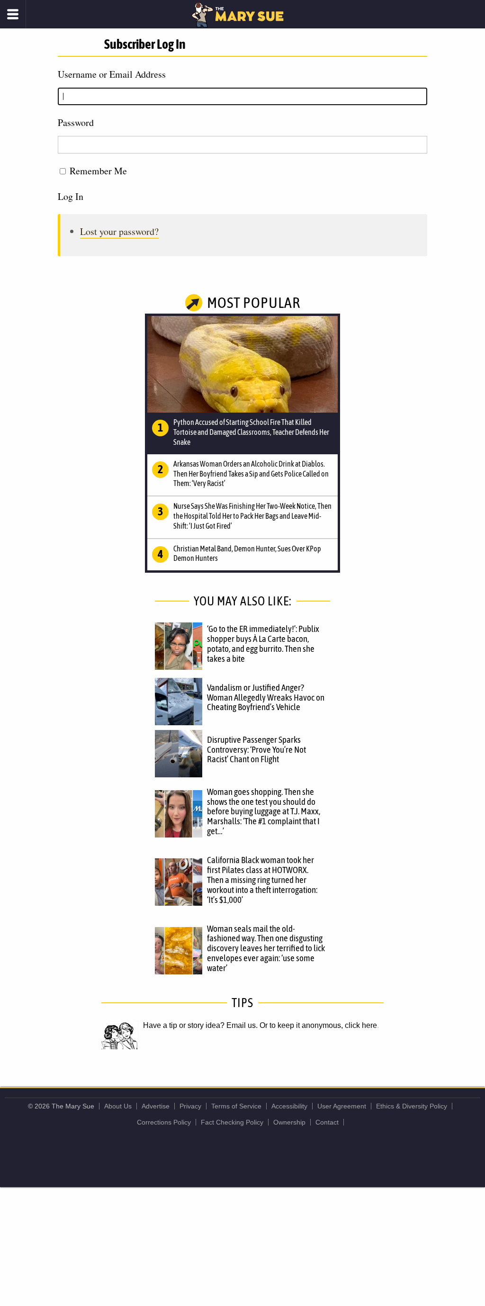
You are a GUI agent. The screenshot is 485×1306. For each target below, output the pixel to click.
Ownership (289, 1122)
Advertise (156, 1106)
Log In (70, 196)
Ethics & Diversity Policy (411, 1106)
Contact (327, 1122)
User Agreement (341, 1106)
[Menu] (13, 14)
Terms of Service (236, 1106)
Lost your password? (119, 231)
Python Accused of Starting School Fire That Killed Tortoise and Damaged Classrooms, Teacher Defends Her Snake (251, 432)
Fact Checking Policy (232, 1122)
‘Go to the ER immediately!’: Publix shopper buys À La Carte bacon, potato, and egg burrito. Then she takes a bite (263, 643)
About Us (118, 1106)
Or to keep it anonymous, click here (318, 1025)
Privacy (190, 1106)
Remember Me (98, 170)
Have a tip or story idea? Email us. (200, 1025)
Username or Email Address (112, 74)
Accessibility (289, 1106)
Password (76, 122)
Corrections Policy (164, 1122)
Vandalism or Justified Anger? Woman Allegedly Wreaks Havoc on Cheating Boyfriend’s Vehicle (265, 697)
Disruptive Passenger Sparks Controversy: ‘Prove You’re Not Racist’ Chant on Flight (256, 749)
